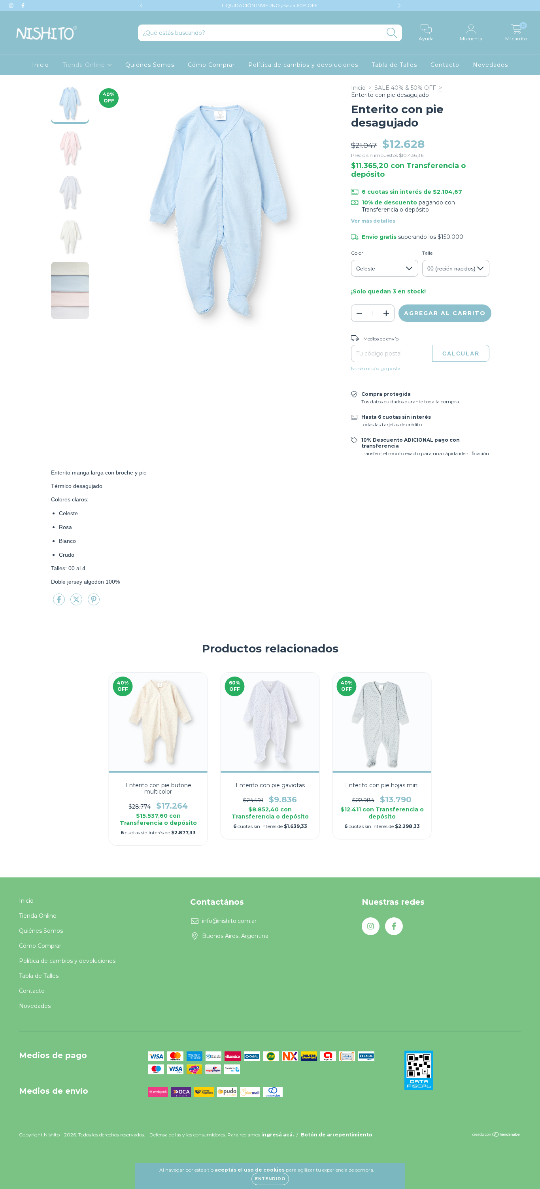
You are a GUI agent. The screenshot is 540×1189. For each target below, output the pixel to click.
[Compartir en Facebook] (59, 602)
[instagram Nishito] (12, 5)
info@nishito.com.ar (229, 920)
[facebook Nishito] (23, 5)
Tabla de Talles (394, 64)
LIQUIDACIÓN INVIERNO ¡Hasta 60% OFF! (270, 5)
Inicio (40, 64)
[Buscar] (392, 33)
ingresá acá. (277, 1135)
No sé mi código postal (376, 368)
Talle (427, 253)
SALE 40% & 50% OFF (405, 87)
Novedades (490, 64)
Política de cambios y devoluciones (303, 64)
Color (357, 253)
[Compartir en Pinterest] (94, 602)
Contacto (444, 64)
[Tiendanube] (496, 1135)
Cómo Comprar (211, 64)
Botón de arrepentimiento (336, 1135)
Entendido (270, 1178)
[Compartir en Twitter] (77, 602)
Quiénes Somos (149, 64)
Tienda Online (84, 64)
